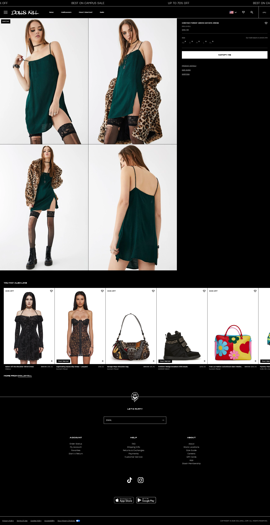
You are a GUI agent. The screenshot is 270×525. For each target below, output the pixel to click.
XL (210, 43)
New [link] (51, 12)
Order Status (76, 444)
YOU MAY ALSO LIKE (15, 283)
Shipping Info (133, 447)
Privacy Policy (8, 521)
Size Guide (191, 450)
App (191, 460)
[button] (87, 3)
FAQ (133, 444)
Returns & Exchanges (133, 450)
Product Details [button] (189, 66)
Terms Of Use (22, 521)
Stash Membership (191, 463)
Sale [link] (102, 12)
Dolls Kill (186, 26)
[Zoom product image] (44, 81)
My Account (76, 447)
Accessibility (49, 521)
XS (183, 43)
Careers (191, 454)
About (191, 444)
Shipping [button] (186, 74)
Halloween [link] (66, 12)
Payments (134, 454)
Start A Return (76, 454)
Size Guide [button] (186, 70)
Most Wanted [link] (85, 12)
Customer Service (133, 457)
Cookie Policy (35, 521)
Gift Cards (191, 457)
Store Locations (191, 447)
